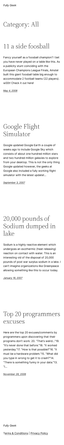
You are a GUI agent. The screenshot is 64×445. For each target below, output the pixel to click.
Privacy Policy (39, 433)
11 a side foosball (26, 46)
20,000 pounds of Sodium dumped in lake (29, 226)
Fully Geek (9, 5)
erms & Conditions (16, 433)
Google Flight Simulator (21, 130)
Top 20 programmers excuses (31, 317)
